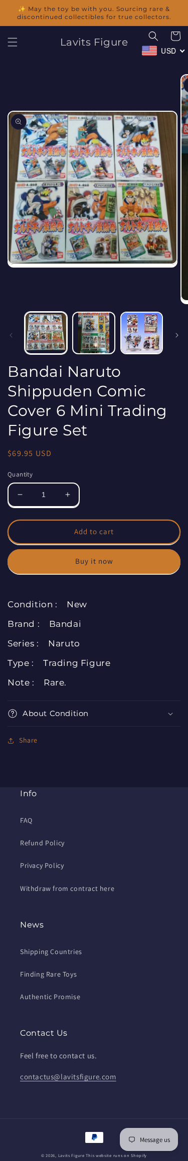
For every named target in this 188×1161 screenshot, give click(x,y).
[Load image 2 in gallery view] (93, 333)
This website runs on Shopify (116, 1155)
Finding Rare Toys (48, 974)
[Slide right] (177, 335)
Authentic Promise (50, 996)
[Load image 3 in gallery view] (141, 333)
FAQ (26, 820)
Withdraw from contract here (67, 888)
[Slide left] (11, 335)
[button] (13, 42)
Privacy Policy (42, 865)
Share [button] (28, 740)
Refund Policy (42, 842)
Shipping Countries (51, 951)
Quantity (20, 474)
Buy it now (94, 561)
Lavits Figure (71, 1155)
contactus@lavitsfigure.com (68, 1076)
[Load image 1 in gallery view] (46, 333)
